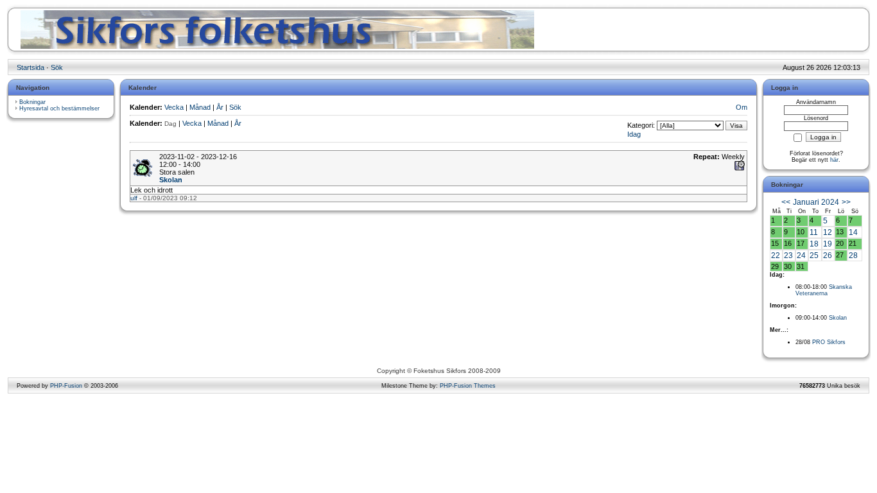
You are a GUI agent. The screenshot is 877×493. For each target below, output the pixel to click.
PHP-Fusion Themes (468, 386)
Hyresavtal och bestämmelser (59, 108)
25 (814, 255)
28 (853, 255)
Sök (57, 67)
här (834, 160)
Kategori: (641, 125)
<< (785, 202)
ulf (133, 198)
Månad (200, 107)
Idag (634, 134)
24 (801, 255)
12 (827, 232)
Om (741, 107)
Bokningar (32, 102)
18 (814, 243)
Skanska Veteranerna (823, 290)
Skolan (170, 180)
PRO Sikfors (829, 342)
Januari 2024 (816, 202)
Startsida (30, 67)
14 (853, 232)
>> (846, 202)
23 (788, 255)
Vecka (174, 107)
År (219, 107)
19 (827, 243)
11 (814, 232)
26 (827, 255)
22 (775, 255)
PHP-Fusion (66, 386)
